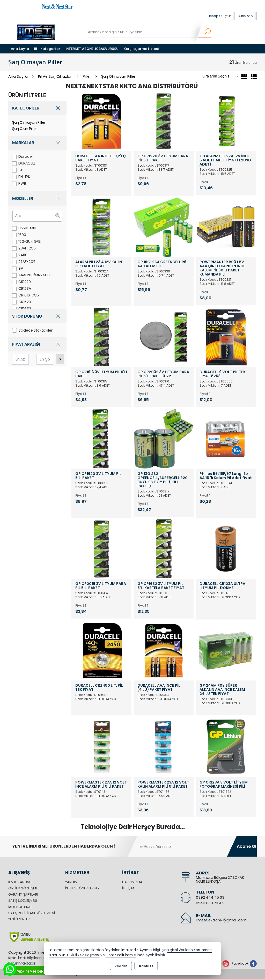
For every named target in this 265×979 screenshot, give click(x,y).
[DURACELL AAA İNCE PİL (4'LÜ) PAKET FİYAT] (164, 650)
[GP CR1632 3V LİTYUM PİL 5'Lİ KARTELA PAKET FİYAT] (164, 549)
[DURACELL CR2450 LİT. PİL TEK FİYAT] (101, 650)
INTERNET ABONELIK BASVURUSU (92, 48)
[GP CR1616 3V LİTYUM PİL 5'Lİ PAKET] (101, 337)
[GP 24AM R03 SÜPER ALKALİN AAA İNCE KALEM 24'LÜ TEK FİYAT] (226, 650)
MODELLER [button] (22, 198)
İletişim (128, 888)
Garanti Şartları (23, 894)
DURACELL (26, 163)
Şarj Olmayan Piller (29, 122)
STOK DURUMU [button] (27, 316)
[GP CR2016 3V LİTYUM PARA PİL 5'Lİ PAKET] (101, 549)
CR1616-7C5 (28, 295)
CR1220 (24, 281)
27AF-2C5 (26, 261)
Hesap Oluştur (219, 16)
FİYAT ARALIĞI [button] (26, 344)
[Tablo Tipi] (252, 78)
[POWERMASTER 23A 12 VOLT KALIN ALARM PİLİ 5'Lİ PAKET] (164, 747)
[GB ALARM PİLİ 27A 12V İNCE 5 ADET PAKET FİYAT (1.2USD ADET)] (226, 121)
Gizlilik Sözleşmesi (24, 888)
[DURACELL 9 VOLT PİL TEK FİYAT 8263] (226, 337)
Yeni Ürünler (19, 919)
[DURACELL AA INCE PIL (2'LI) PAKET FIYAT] (101, 121)
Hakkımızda (132, 882)
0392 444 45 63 (210, 897)
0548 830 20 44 (210, 903)
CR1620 (24, 301)
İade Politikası (20, 906)
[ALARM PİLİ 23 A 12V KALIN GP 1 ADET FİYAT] (101, 227)
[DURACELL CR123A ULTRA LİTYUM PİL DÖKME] (226, 549)
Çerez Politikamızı (121, 955)
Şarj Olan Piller (24, 128)
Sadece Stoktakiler (36, 330)
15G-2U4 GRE (29, 241)
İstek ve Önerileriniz (82, 888)
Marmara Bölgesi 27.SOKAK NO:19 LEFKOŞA (220, 879)
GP (20, 170)
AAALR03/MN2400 (34, 275)
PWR (22, 183)
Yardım (71, 882)
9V (20, 268)
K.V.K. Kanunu (20, 882)
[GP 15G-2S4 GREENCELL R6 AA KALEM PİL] (164, 227)
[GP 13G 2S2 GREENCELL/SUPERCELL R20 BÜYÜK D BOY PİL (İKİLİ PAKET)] (164, 439)
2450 (22, 254)
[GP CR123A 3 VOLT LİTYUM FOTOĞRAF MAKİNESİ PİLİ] (226, 747)
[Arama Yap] (204, 32)
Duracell (25, 156)
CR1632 (24, 308)
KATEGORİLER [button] (25, 108)
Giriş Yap (246, 16)
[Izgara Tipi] (244, 78)
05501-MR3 (28, 228)
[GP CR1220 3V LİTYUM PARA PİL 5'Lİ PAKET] (164, 121)
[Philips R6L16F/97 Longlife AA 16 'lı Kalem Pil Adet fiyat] (226, 439)
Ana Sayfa (20, 48)
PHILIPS (24, 176)
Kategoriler (50, 48)
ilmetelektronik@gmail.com (221, 920)
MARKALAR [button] (23, 143)
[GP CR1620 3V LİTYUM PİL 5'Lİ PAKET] (101, 439)
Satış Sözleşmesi (22, 900)
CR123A (24, 288)
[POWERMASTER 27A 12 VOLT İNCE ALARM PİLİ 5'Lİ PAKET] (101, 747)
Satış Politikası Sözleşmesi (31, 913)
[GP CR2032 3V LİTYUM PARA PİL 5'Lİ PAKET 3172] (164, 337)
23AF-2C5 (27, 248)
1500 (22, 234)
